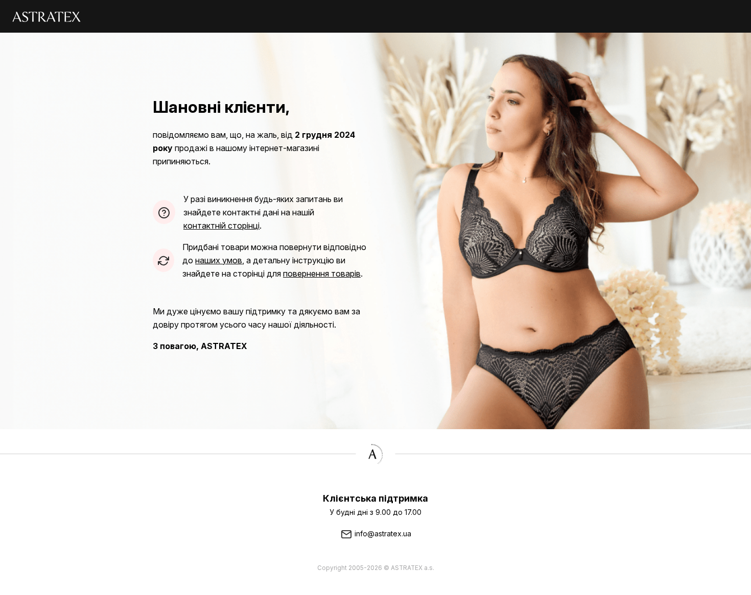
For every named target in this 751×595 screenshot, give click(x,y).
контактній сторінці (221, 225)
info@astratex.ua (382, 533)
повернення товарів (322, 273)
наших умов (218, 260)
